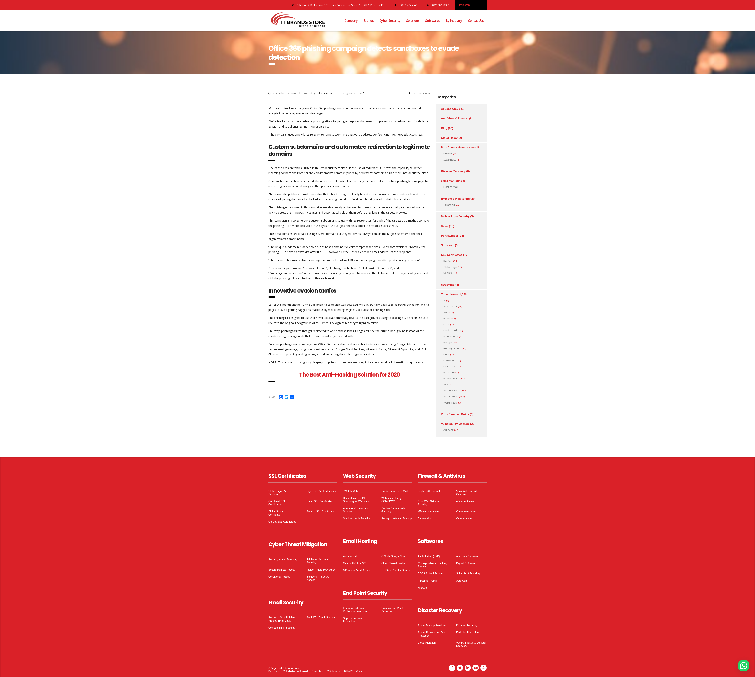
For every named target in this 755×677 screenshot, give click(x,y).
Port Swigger (449, 235)
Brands (369, 20)
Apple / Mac (450, 306)
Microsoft (423, 587)
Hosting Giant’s (452, 348)
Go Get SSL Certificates (282, 521)
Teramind (449, 204)
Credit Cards (450, 330)
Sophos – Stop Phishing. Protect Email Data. (282, 619)
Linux (446, 354)
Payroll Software (465, 563)
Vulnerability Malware (455, 423)
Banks (447, 318)
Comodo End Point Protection (392, 610)
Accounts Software (467, 556)
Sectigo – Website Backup (396, 518)
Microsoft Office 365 (354, 563)
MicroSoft (449, 360)
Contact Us (476, 20)
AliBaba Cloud (450, 108)
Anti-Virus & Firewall (454, 118)
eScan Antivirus (465, 501)
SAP (445, 384)
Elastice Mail (450, 187)
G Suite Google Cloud (393, 556)
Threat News (449, 294)
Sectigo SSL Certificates (321, 511)
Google (447, 342)
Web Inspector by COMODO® (391, 500)
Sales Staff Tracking (468, 573)
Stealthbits (449, 159)
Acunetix (448, 430)
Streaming (448, 284)
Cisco (446, 324)
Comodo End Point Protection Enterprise (355, 610)
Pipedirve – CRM (427, 580)
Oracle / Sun (450, 366)
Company (351, 20)
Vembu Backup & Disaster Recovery (471, 644)
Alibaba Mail (350, 556)
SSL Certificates (451, 254)
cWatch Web (350, 491)
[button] (743, 665)
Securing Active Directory (282, 559)
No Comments (422, 93)
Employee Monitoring (455, 198)
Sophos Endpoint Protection (353, 620)
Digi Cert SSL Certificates (321, 491)
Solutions (412, 20)
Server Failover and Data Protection (432, 634)
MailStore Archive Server (395, 570)
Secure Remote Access (281, 569)
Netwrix (447, 153)
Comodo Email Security (281, 627)
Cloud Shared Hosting (393, 563)
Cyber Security (389, 20)
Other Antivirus (464, 518)
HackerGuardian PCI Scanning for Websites (356, 500)
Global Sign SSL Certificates (277, 493)
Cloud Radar (449, 137)
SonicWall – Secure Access (318, 578)
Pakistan (448, 372)
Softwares (432, 20)
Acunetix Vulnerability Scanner (355, 510)
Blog (444, 128)
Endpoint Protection (467, 632)
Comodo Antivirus (466, 511)
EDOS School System (430, 573)
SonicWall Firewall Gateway (466, 493)
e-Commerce (451, 336)
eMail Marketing (451, 180)
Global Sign (450, 267)
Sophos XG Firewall (429, 491)
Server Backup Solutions (432, 625)
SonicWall (447, 245)
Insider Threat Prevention (321, 569)
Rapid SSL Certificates (320, 501)
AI (444, 300)
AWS (446, 312)
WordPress (450, 402)
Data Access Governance (458, 147)
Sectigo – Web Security (356, 518)
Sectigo (447, 273)
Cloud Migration (427, 642)
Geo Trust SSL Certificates (276, 503)
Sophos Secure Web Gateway (393, 510)
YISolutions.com (292, 668)
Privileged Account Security (317, 561)
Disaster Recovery (453, 171)
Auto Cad (461, 580)
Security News (451, 390)
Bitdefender (424, 518)
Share (271, 397)
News (444, 226)
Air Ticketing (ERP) (429, 556)
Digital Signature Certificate (277, 513)
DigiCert (448, 261)
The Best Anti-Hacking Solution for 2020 (349, 375)
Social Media (451, 396)
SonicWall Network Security (428, 503)
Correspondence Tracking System (432, 565)
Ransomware (451, 378)
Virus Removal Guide (455, 414)
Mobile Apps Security (455, 216)
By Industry (454, 20)
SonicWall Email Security (321, 617)
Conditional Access (279, 576)
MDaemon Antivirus (429, 511)
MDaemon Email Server (356, 570)
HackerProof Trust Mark (395, 491)
